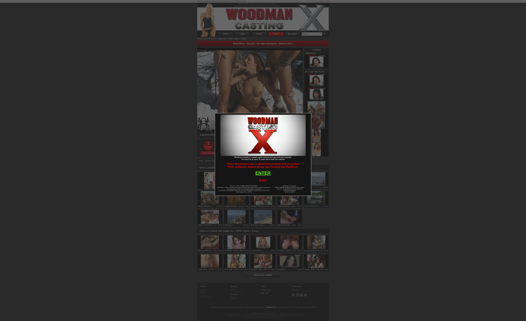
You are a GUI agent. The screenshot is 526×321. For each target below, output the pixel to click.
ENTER (263, 173)
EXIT (263, 180)
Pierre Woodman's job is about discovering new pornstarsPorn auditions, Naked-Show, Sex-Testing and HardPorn (263, 165)
